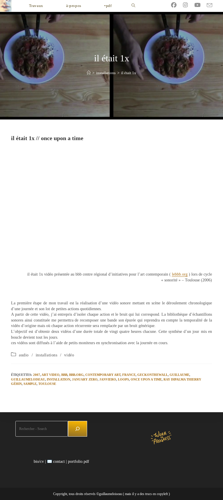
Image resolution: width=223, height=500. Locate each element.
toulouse (47, 383)
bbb (64, 374)
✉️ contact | (57, 461)
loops (123, 379)
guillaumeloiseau (28, 379)
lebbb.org (180, 274)
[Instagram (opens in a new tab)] (188, 5)
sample (30, 383)
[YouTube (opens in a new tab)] (200, 5)
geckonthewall (152, 374)
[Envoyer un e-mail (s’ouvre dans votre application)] (213, 5)
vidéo (69, 355)
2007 (36, 374)
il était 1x (128, 73)
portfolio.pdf (78, 461)
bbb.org (76, 374)
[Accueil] (89, 73)
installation (58, 379)
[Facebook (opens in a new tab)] (177, 5)
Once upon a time (146, 379)
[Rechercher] (77, 429)
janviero (107, 379)
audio (24, 355)
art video (51, 374)
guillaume (179, 374)
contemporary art (103, 374)
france (129, 374)
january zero (85, 379)
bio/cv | (40, 461)
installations (46, 355)
